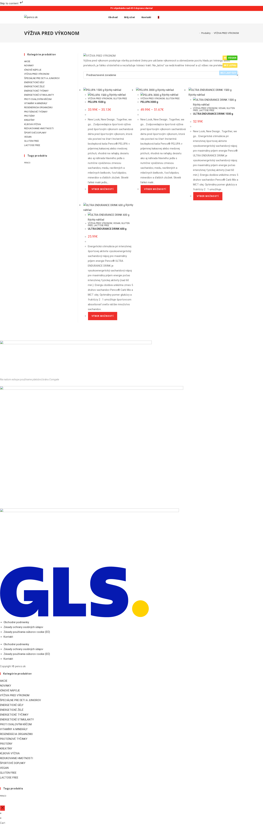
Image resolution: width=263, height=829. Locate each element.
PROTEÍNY (29, 115)
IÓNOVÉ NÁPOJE (32, 69)
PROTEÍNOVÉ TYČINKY (35, 111)
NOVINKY (29, 65)
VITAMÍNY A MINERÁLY (35, 103)
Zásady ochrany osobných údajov (23, 627)
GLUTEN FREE (120, 98)
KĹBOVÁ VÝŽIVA (32, 124)
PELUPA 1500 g (97, 102)
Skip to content (9, 3)
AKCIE (27, 61)
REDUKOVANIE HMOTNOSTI (39, 128)
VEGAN (221, 108)
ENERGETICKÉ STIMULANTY (39, 95)
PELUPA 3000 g (149, 102)
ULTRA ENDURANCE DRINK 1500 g (213, 113)
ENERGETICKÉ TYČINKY (36, 90)
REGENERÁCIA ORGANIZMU (38, 107)
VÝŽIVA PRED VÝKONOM (226, 33)
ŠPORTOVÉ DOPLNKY (35, 132)
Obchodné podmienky (16, 622)
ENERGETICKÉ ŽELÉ (34, 86)
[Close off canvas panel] (2, 808)
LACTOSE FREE (206, 110)
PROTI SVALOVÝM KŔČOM (38, 99)
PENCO (27, 163)
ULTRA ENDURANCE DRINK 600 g (107, 228)
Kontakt (8, 636)
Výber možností (103, 189)
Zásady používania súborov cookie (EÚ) (27, 632)
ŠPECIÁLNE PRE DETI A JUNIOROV (42, 78)
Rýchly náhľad (112, 90)
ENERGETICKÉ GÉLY (34, 82)
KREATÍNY (29, 120)
